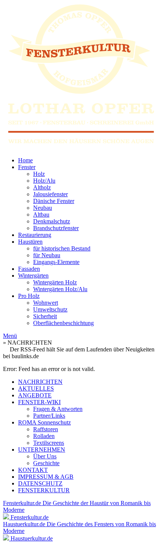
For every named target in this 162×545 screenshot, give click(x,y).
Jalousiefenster (50, 194)
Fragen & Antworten (58, 409)
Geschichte (46, 463)
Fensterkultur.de (30, 517)
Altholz (42, 187)
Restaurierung (34, 235)
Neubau (42, 208)
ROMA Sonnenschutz (44, 422)
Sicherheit (45, 316)
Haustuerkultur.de (32, 538)
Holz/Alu (44, 180)
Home (25, 160)
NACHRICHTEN (40, 382)
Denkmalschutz (51, 221)
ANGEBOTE (35, 395)
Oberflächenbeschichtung (63, 323)
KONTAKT (33, 470)
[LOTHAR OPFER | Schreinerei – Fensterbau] (81, 77)
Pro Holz (29, 296)
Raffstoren (45, 429)
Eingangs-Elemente (56, 262)
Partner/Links (49, 415)
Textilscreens (48, 443)
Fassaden (29, 269)
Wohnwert (45, 302)
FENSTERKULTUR (44, 490)
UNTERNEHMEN (41, 449)
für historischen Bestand (61, 248)
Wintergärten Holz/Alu (60, 289)
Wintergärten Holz (55, 282)
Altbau (41, 214)
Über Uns (45, 456)
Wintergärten (33, 275)
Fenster (26, 167)
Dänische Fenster (53, 201)
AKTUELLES (36, 388)
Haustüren (30, 241)
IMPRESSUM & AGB (45, 476)
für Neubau (46, 255)
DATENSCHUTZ (40, 483)
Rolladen (44, 436)
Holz (39, 174)
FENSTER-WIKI (39, 402)
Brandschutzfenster (56, 228)
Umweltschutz (50, 309)
